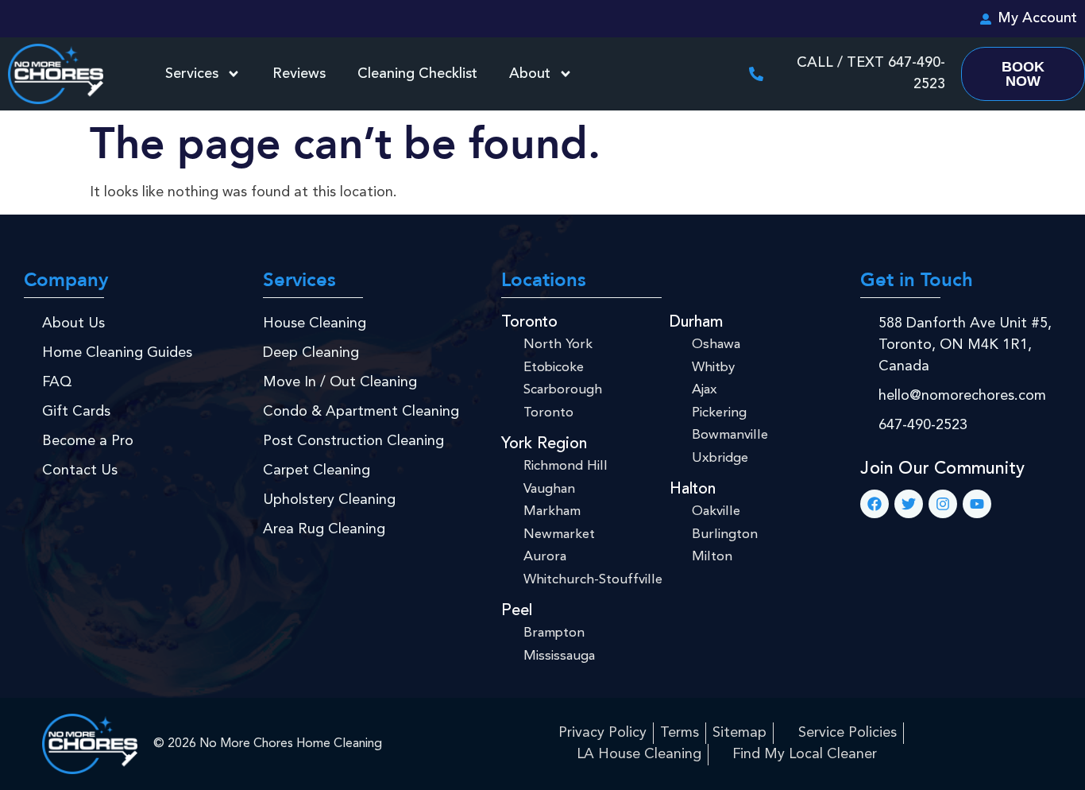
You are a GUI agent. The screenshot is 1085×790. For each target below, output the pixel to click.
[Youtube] (977, 504)
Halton (693, 490)
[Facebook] (874, 504)
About (529, 74)
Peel (516, 611)
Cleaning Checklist (417, 74)
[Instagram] (943, 504)
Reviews (299, 74)
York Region (544, 444)
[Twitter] (908, 504)
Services (191, 74)
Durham (696, 323)
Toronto (529, 323)
